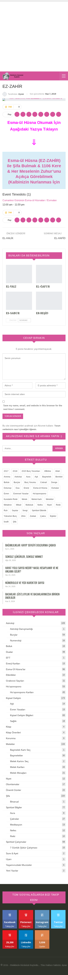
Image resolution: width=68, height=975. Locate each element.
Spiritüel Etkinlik (39, 510)
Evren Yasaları (17, 709)
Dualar (9, 652)
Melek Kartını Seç (19, 761)
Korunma (11, 738)
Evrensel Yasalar (21, 493)
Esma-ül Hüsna (40, 488)
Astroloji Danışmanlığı (21, 629)
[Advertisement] (34, 36)
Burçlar (17, 482)
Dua (17, 488)
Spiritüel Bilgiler (14, 807)
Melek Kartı (37, 499)
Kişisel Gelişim (13, 698)
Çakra (43, 516)
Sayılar (15, 510)
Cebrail (43, 482)
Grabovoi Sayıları (15, 680)
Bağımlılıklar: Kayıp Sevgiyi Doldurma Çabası (30, 545)
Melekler (50, 499)
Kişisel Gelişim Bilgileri (21, 715)
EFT (8, 657)
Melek (24, 499)
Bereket (58, 477)
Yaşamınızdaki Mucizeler (19, 865)
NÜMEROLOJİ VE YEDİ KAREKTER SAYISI (24, 583)
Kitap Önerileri (13, 732)
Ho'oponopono (39, 493)
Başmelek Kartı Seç (20, 750)
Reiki (58, 505)
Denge (54, 482)
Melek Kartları (17, 767)
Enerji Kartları (13, 663)
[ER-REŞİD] (49, 301)
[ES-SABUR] (19, 301)
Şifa (14, 522)
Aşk (36, 477)
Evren (6, 493)
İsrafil (6, 522)
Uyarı (9, 859)
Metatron (8, 505)
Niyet (49, 505)
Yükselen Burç (10, 516)
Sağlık (13, 721)
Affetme (47, 471)
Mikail (18, 505)
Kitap (8, 726)
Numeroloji (15, 640)
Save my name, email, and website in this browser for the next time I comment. (32, 407)
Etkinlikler (11, 675)
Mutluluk (29, 505)
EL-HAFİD (60, 238)
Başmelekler (16, 755)
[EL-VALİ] (19, 274)
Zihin (23, 516)
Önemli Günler (13, 790)
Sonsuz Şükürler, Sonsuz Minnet (24, 557)
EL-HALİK (7, 238)
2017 (6, 471)
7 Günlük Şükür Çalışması (23, 847)
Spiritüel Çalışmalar (16, 842)
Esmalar (55, 488)
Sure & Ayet (12, 853)
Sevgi (25, 510)
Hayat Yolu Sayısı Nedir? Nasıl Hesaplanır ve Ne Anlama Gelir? (31, 569)
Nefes (40, 505)
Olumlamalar (12, 784)
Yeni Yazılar (12, 870)
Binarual (14, 801)
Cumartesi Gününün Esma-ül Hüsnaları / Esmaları (29, 200)
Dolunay (7, 488)
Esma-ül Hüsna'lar (15, 669)
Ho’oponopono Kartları (22, 692)
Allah (57, 471)
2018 (15, 471)
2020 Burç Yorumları (31, 471)
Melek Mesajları (18, 773)
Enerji (26, 488)
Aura (28, 477)
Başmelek (46, 477)
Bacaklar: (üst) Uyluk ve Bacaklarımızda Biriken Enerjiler (32, 596)
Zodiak (33, 516)
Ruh (6, 510)
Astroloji (18, 477)
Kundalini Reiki (10, 499)
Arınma (7, 477)
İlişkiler (53, 516)
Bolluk (6, 482)
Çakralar (14, 819)
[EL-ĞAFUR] (49, 274)
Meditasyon (16, 824)
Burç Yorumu (30, 482)
